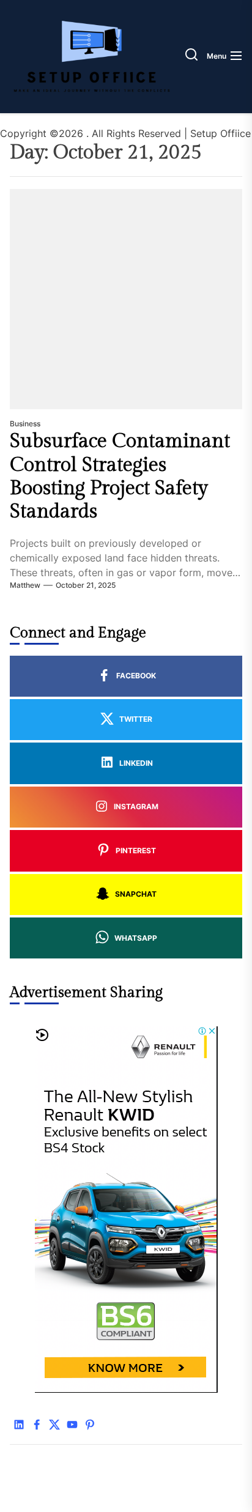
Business (25, 423)
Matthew (25, 585)
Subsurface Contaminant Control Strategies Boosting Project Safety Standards (120, 476)
